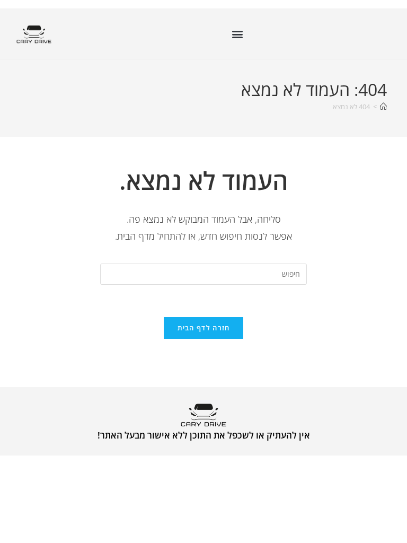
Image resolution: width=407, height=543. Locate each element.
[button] (237, 34)
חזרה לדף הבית (204, 327)
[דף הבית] (383, 106)
